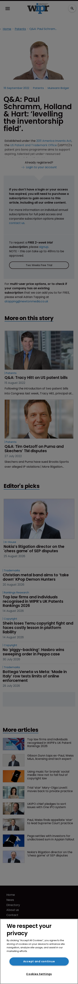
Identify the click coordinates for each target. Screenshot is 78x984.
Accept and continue (39, 961)
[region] (39, 951)
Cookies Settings (39, 974)
